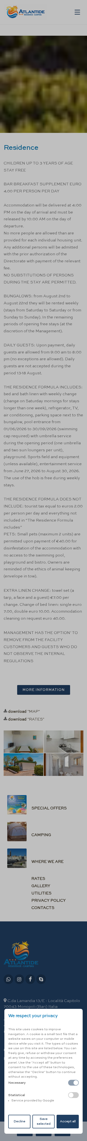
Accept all (68, 1121)
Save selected (44, 1121)
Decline (19, 1121)
